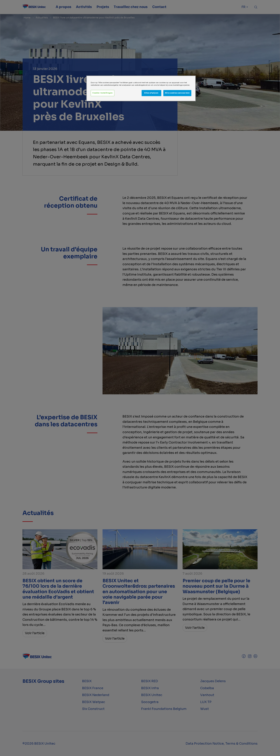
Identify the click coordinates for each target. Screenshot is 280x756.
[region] (141, 88)
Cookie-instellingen (102, 93)
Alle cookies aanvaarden (177, 93)
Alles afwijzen (151, 93)
